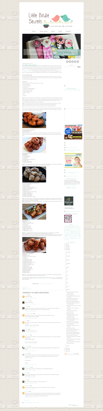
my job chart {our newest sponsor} (72, 329)
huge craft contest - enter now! (72, 321)
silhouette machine (68, 236)
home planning (66, 233)
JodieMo (26, 346)
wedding (67, 239)
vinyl (65, 239)
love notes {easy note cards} (71, 310)
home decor (78, 232)
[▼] (73, 288)
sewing (79, 235)
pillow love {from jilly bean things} (72, 301)
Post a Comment (27, 400)
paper (76, 233)
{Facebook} (42, 283)
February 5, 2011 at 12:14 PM (30, 304)
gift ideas (67, 230)
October (67, 259)
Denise (26, 294)
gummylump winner (70, 313)
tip (69, 238)
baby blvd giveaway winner (71, 330)
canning (65, 227)
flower (73, 228)
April (67, 282)
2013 (67, 246)
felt (71, 228)
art (67, 226)
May (67, 278)
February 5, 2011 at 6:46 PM (30, 326)
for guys (76, 228)
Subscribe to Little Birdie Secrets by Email (72, 90)
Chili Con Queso (48, 278)
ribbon (70, 235)
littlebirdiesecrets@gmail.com (70, 184)
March (67, 286)
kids (74, 233)
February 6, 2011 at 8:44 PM (30, 364)
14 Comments (25, 287)
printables (71, 234)
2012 (67, 248)
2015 (67, 243)
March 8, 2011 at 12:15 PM (30, 377)
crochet (53, 31)
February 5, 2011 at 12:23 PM (30, 311)
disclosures (68, 31)
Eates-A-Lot (27, 334)
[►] (73, 251)
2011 (67, 249)
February (68, 289)
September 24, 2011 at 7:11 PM (31, 383)
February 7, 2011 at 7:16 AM (30, 370)
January (67, 345)
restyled (66, 235)
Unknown (27, 391)
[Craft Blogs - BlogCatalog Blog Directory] (72, 211)
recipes (30, 288)
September (68, 263)
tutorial (73, 238)
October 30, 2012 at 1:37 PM (30, 397)
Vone (26, 320)
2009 (67, 349)
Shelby (26, 329)
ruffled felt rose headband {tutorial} (73, 333)
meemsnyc (27, 300)
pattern (79, 233)
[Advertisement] (51, 6)
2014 (67, 245)
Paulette (26, 353)
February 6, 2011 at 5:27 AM (30, 343)
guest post (78, 230)
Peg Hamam (27, 385)
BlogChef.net (26, 69)
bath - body (76, 226)
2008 (67, 351)
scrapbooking (74, 235)
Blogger (77, 405)
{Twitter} (46, 283)
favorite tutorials (44, 31)
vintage (79, 238)
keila (26, 379)
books (79, 226)
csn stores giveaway (70, 294)
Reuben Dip (42, 278)
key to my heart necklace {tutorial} (72, 332)
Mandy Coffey (28, 367)
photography (66, 234)
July (67, 271)
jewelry (71, 233)
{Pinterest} (50, 283)
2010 (67, 348)
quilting (60, 31)
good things (72, 230)
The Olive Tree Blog (29, 313)
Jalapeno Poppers (36, 278)
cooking (26, 288)
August (67, 267)
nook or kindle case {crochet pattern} (73, 341)
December (68, 252)
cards (69, 227)
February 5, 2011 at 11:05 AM (30, 298)
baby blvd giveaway (70, 343)
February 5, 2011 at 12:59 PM (30, 318)
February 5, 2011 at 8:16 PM (30, 332)
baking (72, 226)
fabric (69, 228)
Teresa (26, 306)
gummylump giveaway (70, 328)
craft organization (77, 227)
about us (34, 31)
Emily (26, 372)
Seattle (65, 226)
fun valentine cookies (70, 317)
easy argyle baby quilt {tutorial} (72, 298)
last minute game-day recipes (72, 335)
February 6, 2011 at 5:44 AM (30, 350)
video (76, 238)
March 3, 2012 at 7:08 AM (30, 389)
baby (70, 226)
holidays (72, 232)
